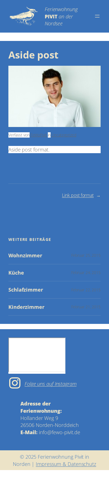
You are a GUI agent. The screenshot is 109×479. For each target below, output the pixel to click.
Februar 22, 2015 (86, 289)
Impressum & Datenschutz (66, 463)
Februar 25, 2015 (86, 255)
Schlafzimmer (25, 290)
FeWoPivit (38, 135)
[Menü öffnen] (97, 16)
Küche (16, 273)
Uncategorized (63, 135)
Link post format (78, 195)
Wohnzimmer (25, 255)
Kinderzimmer (26, 307)
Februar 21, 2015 (86, 306)
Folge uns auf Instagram (51, 383)
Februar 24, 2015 (86, 272)
